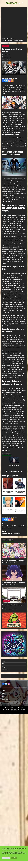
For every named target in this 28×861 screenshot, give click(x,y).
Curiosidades (5, 46)
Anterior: (13, 526)
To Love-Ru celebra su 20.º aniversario (13, 560)
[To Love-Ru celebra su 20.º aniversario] (14, 550)
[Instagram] (9, 80)
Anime (3, 664)
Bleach (4, 112)
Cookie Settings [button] (6, 857)
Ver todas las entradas (14, 471)
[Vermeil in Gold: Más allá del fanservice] (14, 573)
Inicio (3, 661)
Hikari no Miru (6, 55)
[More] (12, 80)
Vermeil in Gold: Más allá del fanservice (13, 583)
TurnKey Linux (20, 714)
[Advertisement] (14, 23)
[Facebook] (3, 80)
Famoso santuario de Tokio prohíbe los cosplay (13, 606)
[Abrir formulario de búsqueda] (22, 3)
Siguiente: (11, 532)
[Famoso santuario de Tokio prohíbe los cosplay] (14, 595)
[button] (19, 2)
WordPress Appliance (9, 714)
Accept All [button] (14, 857)
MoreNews (20, 709)
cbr (9, 450)
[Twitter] (6, 80)
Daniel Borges (6, 562)
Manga (3, 667)
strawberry (5, 609)
